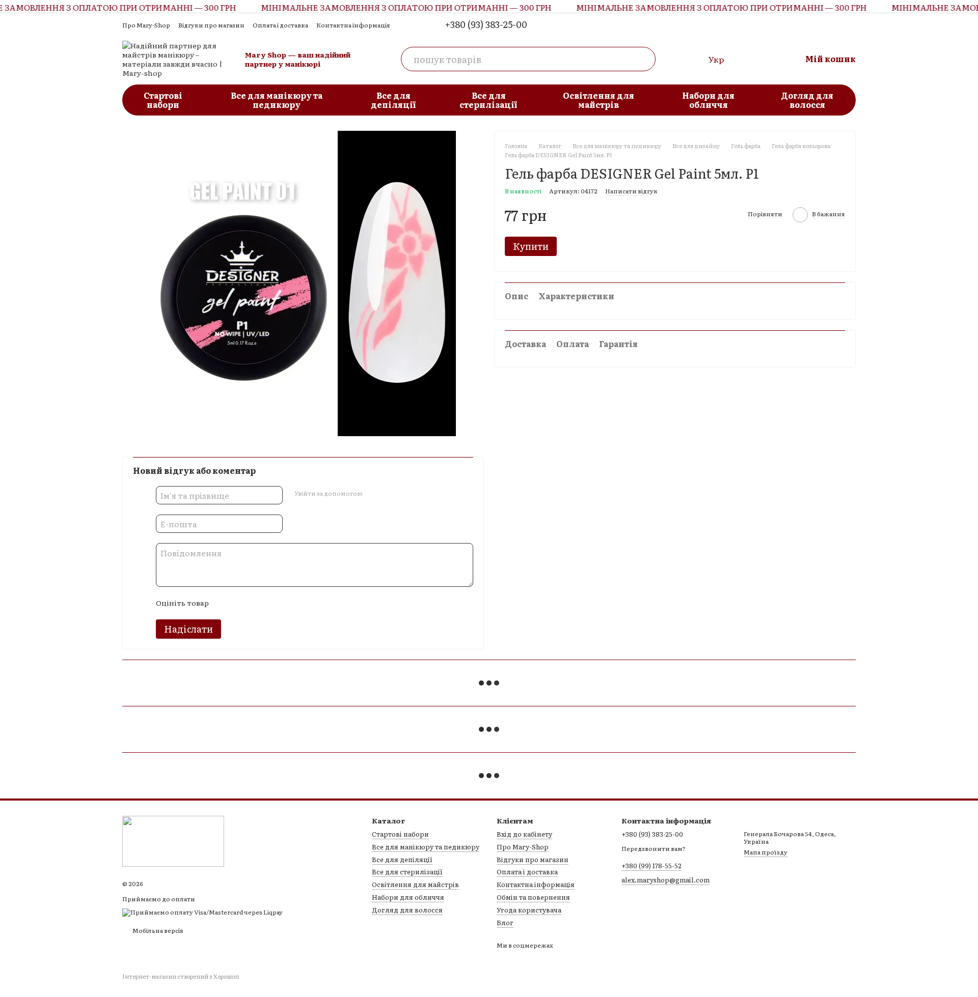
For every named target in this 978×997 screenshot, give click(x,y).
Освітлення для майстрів (598, 99)
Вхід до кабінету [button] (524, 834)
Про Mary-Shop (146, 25)
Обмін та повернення (533, 897)
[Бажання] (750, 59)
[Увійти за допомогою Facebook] (373, 494)
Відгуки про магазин (211, 25)
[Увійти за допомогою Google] (390, 494)
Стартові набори (163, 99)
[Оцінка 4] (274, 603)
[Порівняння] (692, 59)
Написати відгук (631, 190)
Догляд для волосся (807, 99)
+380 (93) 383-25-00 (486, 24)
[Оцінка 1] (225, 603)
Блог (505, 922)
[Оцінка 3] (258, 603)
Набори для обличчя (708, 99)
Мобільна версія (157, 930)
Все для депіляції (393, 99)
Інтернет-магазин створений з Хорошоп (180, 976)
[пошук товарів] (643, 59)
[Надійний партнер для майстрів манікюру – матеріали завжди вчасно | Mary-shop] (173, 840)
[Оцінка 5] (290, 603)
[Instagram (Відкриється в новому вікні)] (833, 24)
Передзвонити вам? (653, 849)
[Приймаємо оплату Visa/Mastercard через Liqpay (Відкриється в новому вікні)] (202, 911)
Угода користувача (529, 910)
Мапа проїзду (765, 852)
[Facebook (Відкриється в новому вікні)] (850, 24)
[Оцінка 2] (241, 603)
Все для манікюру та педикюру (276, 99)
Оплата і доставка (280, 25)
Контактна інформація (353, 25)
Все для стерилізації (488, 99)
